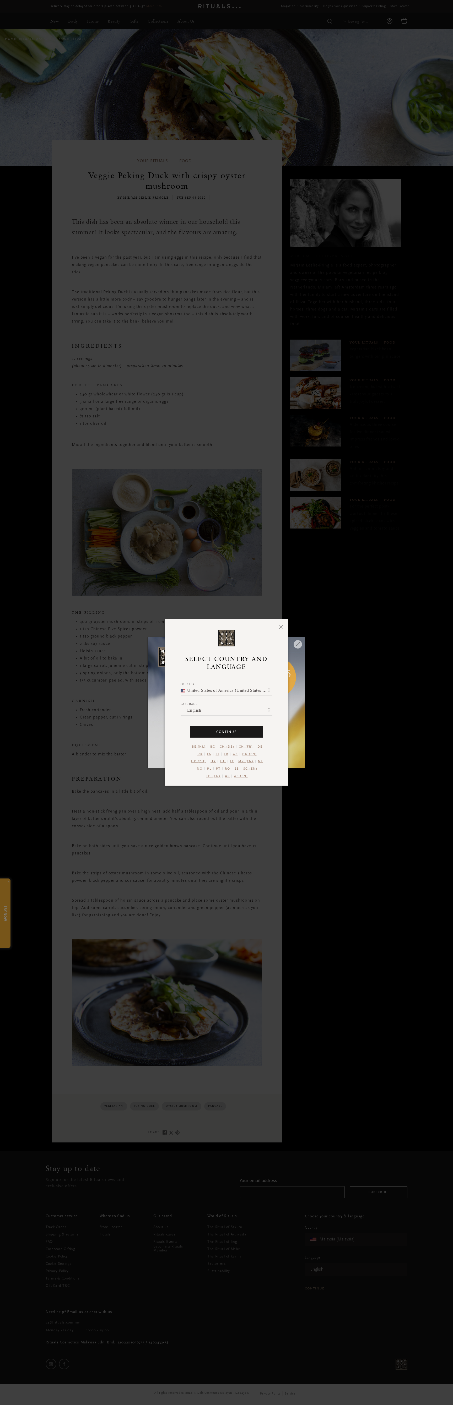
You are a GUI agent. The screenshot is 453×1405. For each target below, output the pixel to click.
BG (212, 746)
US (227, 776)
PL (209, 768)
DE (259, 746)
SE (237, 768)
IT (232, 761)
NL (260, 761)
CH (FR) (246, 746)
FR (226, 754)
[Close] (281, 626)
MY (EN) (246, 761)
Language (189, 704)
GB (235, 754)
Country (188, 684)
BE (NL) (199, 746)
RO (227, 768)
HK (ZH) (198, 761)
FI (217, 754)
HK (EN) (249, 754)
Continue (226, 731)
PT (218, 768)
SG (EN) (250, 768)
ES (209, 754)
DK (200, 754)
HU (223, 761)
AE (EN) (241, 776)
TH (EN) (213, 776)
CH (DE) (227, 746)
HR (213, 761)
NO (200, 768)
